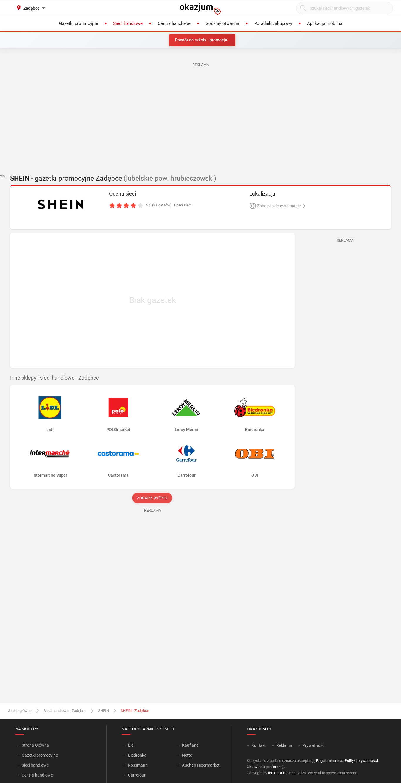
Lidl (131, 745)
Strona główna (20, 710)
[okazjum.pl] (200, 9)
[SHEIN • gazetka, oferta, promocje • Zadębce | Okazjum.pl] (60, 204)
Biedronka (137, 755)
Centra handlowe (37, 775)
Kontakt (258, 745)
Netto (187, 755)
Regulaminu (326, 760)
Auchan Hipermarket (201, 765)
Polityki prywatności (361, 760)
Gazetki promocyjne (40, 755)
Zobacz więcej (152, 498)
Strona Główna (35, 745)
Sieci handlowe (35, 765)
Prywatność (313, 745)
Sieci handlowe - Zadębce (64, 710)
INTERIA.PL (277, 773)
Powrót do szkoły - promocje (201, 40)
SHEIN (103, 710)
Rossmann (138, 765)
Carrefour (137, 775)
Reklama (284, 745)
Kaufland (190, 745)
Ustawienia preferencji (265, 767)
